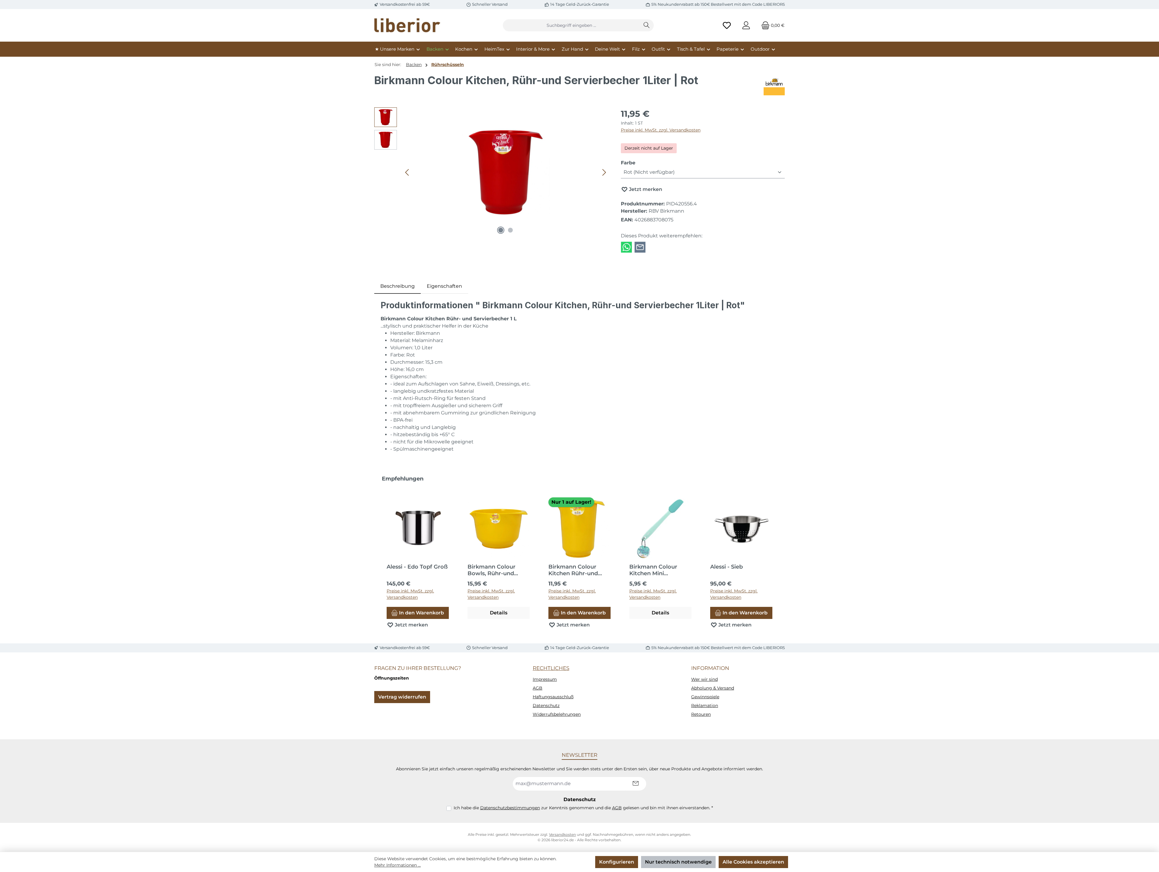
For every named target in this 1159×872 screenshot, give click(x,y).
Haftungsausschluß (553, 696)
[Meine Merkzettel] (727, 25)
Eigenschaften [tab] (444, 286)
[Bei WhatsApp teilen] (626, 247)
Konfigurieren (616, 862)
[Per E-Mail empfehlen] (640, 247)
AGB (537, 688)
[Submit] (635, 784)
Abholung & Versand (712, 688)
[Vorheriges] (407, 172)
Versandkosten (562, 834)
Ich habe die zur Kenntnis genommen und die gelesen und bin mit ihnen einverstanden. (583, 807)
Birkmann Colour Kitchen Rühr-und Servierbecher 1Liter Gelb (576, 570)
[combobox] (571, 25)
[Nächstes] (603, 172)
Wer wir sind (704, 679)
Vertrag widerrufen (402, 697)
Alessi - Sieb (726, 566)
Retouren (701, 714)
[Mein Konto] (746, 25)
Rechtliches (551, 668)
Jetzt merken (645, 189)
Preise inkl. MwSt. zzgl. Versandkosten (661, 130)
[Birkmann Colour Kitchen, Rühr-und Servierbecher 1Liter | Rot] (506, 172)
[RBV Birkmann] (774, 84)
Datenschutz (546, 705)
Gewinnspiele (705, 696)
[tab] (397, 286)
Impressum (545, 679)
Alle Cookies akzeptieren (753, 862)
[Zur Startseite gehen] (407, 25)
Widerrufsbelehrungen (557, 714)
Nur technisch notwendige (678, 862)
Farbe (628, 163)
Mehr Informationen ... (397, 865)
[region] (491, 172)
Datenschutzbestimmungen (510, 807)
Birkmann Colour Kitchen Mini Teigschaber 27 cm (655, 570)
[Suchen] (647, 25)
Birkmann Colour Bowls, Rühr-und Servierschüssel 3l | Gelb (493, 570)
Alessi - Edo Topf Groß (417, 566)
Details (498, 613)
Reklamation (704, 705)
